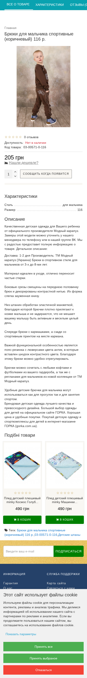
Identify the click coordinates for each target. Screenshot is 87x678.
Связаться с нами (61, 588)
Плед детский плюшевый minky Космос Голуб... (22, 500)
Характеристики (50, 5)
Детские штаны (69, 534)
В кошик (24, 519)
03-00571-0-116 (46, 534)
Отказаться (43, 670)
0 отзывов (30, 137)
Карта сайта (56, 583)
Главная (10, 28)
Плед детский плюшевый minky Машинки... (64, 500)
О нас (7, 588)
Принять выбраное (43, 658)
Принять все (44, 646)
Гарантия (10, 583)
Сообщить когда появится (46, 173)
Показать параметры (21, 634)
